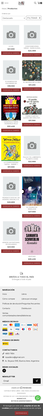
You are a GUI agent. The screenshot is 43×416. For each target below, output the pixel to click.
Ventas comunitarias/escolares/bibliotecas (16, 314)
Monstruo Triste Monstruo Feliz (11, 123)
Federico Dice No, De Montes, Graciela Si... (11, 198)
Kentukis (31, 256)
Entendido (21, 413)
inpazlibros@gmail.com (15, 357)
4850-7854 (9, 353)
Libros (24, 294)
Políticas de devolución (12, 304)
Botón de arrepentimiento (21, 401)
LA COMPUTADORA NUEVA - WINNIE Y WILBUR (11, 163)
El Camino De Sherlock (32, 208)
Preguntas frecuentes (31, 304)
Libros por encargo (29, 299)
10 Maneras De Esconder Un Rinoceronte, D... (11, 82)
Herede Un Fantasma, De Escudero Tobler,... (11, 243)
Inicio (4, 9)
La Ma (11, 46)
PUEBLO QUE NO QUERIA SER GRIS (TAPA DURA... (32, 117)
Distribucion (26, 308)
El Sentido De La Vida (32, 82)
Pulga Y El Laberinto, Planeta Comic (32, 158)
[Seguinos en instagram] (4, 370)
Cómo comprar (8, 299)
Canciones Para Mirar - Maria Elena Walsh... (32, 47)
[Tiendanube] (21, 388)
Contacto (6, 308)
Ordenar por (6, 13)
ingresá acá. (21, 398)
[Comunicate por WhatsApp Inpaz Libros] (38, 397)
